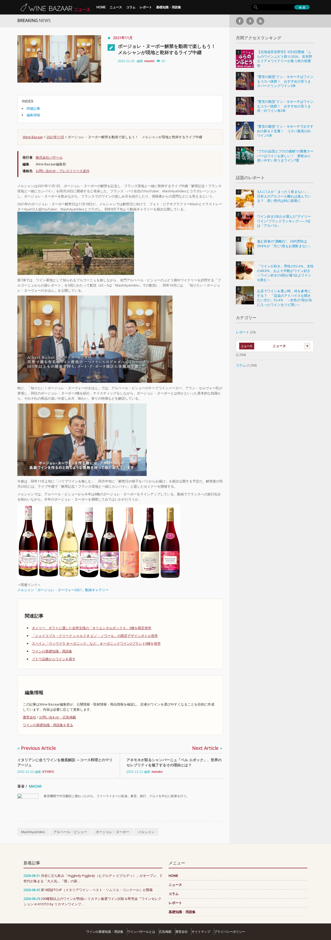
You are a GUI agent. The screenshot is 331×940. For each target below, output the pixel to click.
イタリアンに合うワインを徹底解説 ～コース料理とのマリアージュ (64, 762)
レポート (146, 7)
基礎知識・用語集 (168, 7)
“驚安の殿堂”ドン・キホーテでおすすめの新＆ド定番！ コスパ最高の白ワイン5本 (285, 131)
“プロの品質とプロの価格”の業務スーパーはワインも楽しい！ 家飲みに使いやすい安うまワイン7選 (285, 156)
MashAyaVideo (33, 831)
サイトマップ (201, 931)
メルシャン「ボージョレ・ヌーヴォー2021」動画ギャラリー (63, 590)
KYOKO (48, 772)
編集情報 (33, 115)
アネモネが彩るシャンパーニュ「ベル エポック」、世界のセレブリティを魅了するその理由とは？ (174, 762)
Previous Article (36, 748)
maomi (149, 61)
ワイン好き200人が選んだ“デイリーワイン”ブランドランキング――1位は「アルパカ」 (284, 221)
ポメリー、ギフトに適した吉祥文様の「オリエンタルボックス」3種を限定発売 (91, 628)
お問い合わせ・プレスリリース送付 (62, 170)
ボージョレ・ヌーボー (112, 831)
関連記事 (33, 108)
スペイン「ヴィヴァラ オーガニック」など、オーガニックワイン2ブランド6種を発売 (96, 643)
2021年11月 (123, 37)
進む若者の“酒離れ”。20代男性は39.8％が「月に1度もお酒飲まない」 (284, 243)
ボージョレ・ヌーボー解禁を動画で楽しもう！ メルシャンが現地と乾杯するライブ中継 (169, 49)
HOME (101, 7)
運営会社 (29, 717)
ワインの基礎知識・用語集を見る (48, 725)
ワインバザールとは (141, 931)
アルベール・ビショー (70, 831)
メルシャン (146, 831)
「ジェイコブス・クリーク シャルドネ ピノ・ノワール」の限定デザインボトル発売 (95, 635)
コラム (131, 7)
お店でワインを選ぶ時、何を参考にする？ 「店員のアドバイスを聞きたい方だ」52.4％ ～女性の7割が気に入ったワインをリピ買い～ (284, 298)
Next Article (207, 748)
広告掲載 (165, 931)
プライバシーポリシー (229, 931)
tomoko (157, 772)
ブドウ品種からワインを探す (54, 659)
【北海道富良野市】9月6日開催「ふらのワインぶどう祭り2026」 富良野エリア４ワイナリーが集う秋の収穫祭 (284, 59)
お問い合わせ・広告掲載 (57, 717)
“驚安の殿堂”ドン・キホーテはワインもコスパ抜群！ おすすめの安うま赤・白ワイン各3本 (285, 106)
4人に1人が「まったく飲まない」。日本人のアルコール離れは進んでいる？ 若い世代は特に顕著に (284, 196)
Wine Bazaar (33, 137)
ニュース (116, 7)
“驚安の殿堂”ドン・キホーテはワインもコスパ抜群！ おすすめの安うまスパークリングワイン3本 (285, 81)
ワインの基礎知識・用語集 (52, 651)
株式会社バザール (49, 157)
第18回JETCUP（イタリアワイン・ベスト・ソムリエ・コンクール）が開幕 (97, 889)
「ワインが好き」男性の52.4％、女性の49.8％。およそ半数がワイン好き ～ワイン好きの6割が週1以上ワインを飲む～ (285, 273)
